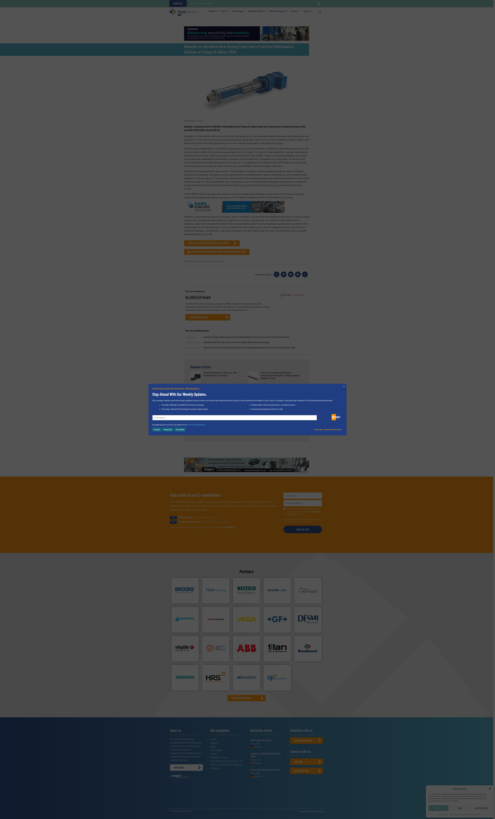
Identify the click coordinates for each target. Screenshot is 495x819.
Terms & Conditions (196, 424)
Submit (335, 417)
